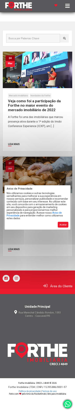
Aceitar (63, 224)
